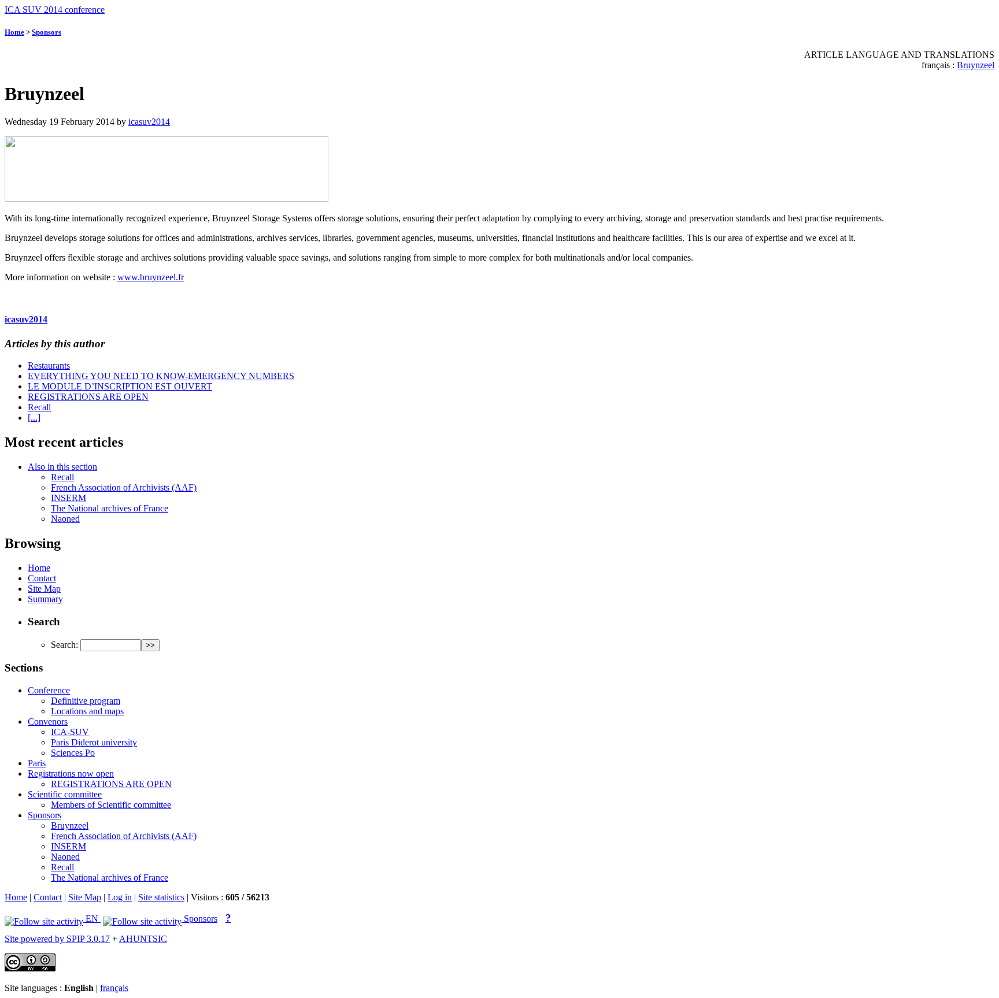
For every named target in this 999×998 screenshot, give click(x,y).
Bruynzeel (975, 65)
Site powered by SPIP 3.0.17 (57, 939)
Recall (39, 407)
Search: (64, 645)
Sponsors (46, 32)
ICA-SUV (70, 732)
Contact (42, 578)
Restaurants (49, 365)
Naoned (65, 519)
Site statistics (161, 897)
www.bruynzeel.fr (150, 277)
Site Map (44, 588)
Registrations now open (71, 773)
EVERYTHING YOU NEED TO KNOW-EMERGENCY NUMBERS (161, 376)
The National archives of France (109, 508)
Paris (37, 763)
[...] (34, 417)
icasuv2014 (149, 122)
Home (14, 32)
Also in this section (62, 467)
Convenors (48, 721)
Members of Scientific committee (111, 805)
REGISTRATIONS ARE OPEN (88, 397)
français (114, 988)
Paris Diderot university (94, 742)
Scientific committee (65, 794)
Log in (120, 897)
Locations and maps (87, 711)
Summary (45, 599)
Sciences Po (73, 753)
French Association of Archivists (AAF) (124, 487)
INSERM (68, 498)
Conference (49, 690)
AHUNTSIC (143, 939)
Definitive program (85, 701)
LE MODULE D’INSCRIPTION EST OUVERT (120, 386)
